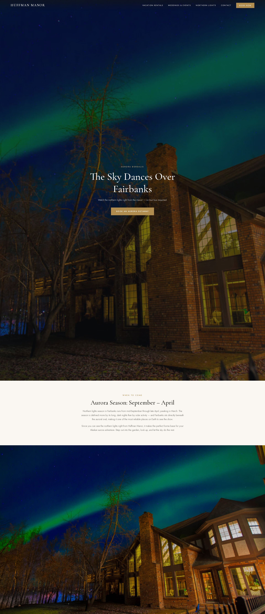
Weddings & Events (179, 5)
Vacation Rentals (152, 5)
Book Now (245, 5)
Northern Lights (206, 5)
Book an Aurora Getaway (132, 211)
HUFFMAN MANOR (28, 5)
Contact (226, 5)
